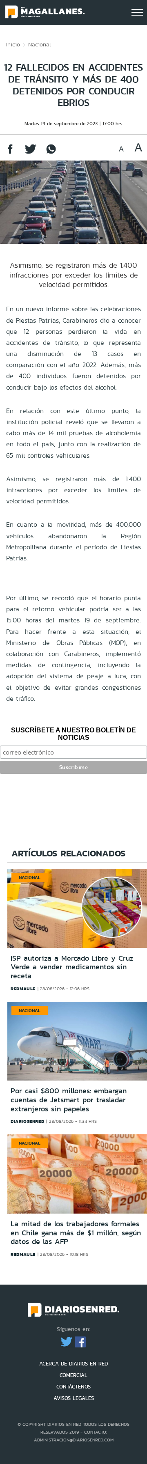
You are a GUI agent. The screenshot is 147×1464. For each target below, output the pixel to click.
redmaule (23, 988)
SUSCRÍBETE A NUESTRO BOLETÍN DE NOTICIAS (73, 734)
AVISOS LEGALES (73, 1398)
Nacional (39, 44)
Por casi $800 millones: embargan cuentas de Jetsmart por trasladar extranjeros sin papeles (69, 1099)
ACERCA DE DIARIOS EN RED (73, 1364)
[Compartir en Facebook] (10, 153)
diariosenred (27, 1121)
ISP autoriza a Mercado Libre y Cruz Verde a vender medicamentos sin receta (72, 967)
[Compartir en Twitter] (30, 153)
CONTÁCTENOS (73, 1387)
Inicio (13, 44)
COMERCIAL (73, 1375)
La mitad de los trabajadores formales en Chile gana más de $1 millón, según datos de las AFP (76, 1232)
